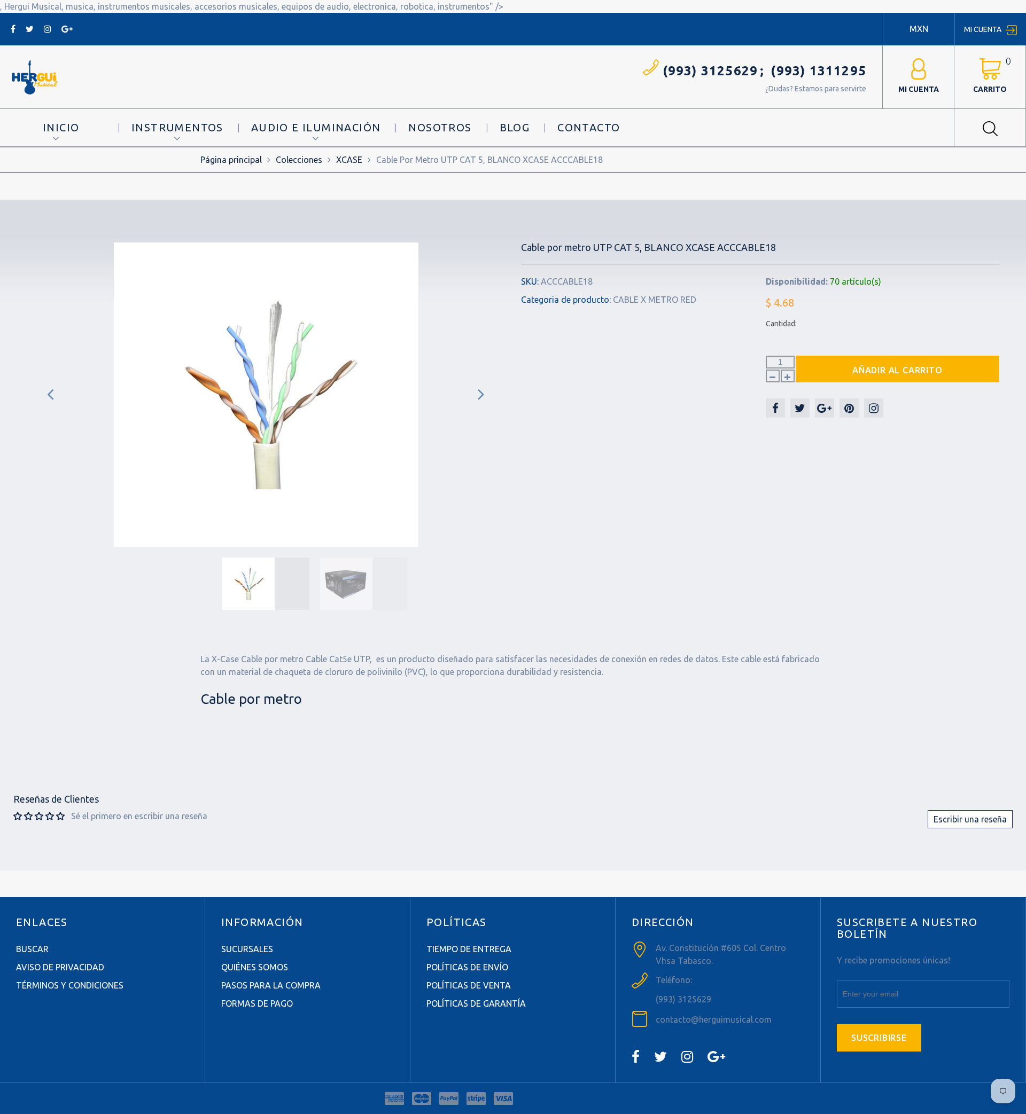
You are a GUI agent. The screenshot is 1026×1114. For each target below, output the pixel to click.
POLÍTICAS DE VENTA (468, 985)
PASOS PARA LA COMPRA (271, 985)
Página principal (231, 159)
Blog (515, 127)
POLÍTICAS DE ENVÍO (467, 967)
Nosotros (439, 127)
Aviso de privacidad (60, 967)
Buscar (32, 949)
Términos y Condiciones (69, 985)
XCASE (349, 159)
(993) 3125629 (710, 71)
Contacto (588, 127)
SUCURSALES (247, 949)
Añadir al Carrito (897, 370)
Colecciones (299, 159)
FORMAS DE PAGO (257, 1003)
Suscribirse (879, 1037)
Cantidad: (781, 323)
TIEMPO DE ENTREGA (468, 949)
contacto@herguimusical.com (714, 1019)
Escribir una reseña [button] (970, 819)
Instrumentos (177, 127)
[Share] (775, 408)
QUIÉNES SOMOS (254, 967)
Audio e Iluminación (316, 127)
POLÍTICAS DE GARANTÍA (476, 1003)
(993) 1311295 (818, 71)
